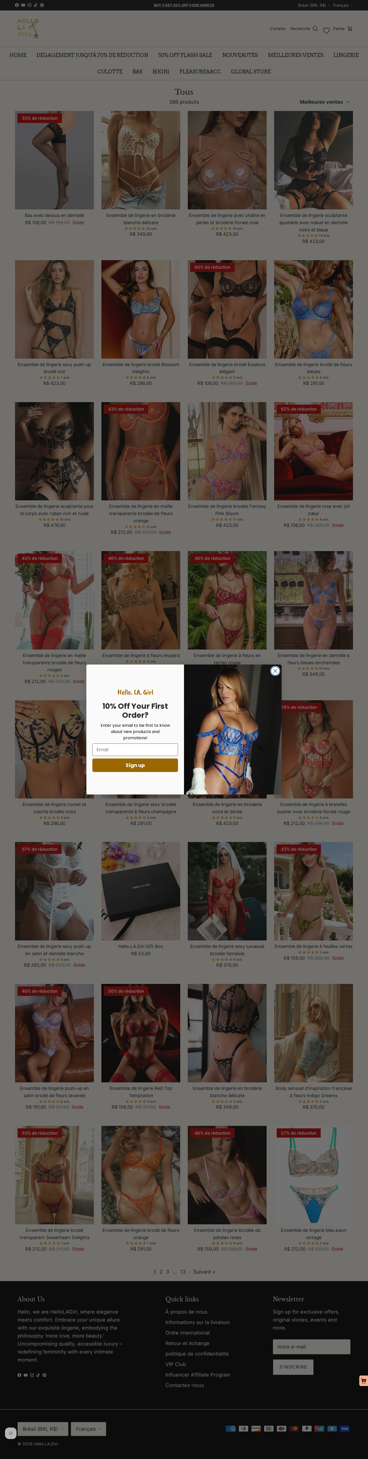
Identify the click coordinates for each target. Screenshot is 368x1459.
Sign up (135, 765)
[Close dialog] (275, 671)
